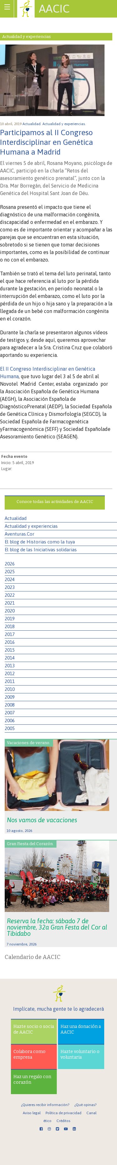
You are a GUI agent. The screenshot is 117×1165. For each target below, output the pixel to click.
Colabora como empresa (29, 1054)
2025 (10, 571)
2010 (10, 689)
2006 (10, 720)
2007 (10, 712)
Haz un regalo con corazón (32, 1079)
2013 (10, 665)
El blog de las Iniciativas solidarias (41, 549)
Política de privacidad (63, 1113)
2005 (10, 728)
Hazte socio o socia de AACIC (33, 1029)
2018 (10, 626)
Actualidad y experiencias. (64, 124)
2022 (10, 595)
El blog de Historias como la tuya (40, 541)
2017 (10, 634)
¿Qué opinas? (85, 1105)
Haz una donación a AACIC (81, 1029)
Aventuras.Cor (19, 534)
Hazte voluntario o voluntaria (80, 1054)
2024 (10, 579)
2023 (10, 587)
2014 (10, 657)
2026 (10, 563)
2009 (10, 697)
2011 (10, 681)
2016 (10, 642)
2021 (10, 603)
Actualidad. (32, 124)
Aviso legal (32, 1113)
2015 (10, 650)
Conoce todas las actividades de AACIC (55, 501)
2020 (10, 610)
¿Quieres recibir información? (45, 1105)
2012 (10, 673)
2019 (10, 618)
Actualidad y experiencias (31, 526)
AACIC (54, 8)
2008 (10, 704)
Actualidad (16, 518)
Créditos (63, 1121)
